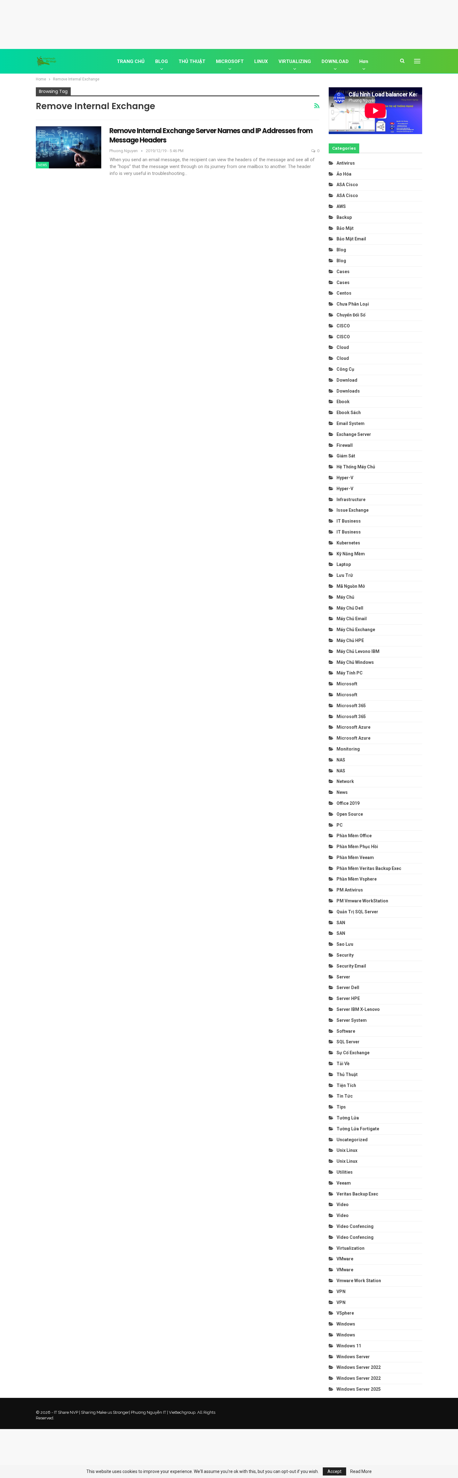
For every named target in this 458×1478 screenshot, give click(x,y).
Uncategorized (352, 1139)
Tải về (343, 1063)
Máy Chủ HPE (350, 640)
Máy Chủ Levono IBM (357, 651)
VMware (344, 1258)
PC (339, 825)
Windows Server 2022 (358, 1367)
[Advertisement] (229, 23)
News (42, 165)
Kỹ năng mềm (350, 553)
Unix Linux (346, 1150)
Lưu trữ (344, 575)
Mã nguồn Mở (350, 586)
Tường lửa (347, 1117)
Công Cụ (345, 369)
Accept (334, 1471)
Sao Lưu (344, 944)
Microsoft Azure (353, 727)
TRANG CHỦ (131, 61)
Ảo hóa (343, 173)
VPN (341, 1291)
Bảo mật (345, 228)
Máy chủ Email (351, 618)
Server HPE (348, 998)
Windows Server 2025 (358, 1389)
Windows (345, 1323)
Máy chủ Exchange (355, 629)
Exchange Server (353, 434)
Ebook (343, 401)
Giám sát (345, 455)
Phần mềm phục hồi (357, 846)
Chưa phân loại (352, 304)
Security (345, 955)
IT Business (348, 521)
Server (343, 976)
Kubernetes (348, 542)
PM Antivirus (349, 889)
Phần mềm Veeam (355, 857)
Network (345, 781)
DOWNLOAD (335, 61)
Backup (344, 217)
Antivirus (345, 163)
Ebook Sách (348, 412)
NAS (340, 759)
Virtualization (350, 1248)
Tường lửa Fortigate (357, 1128)
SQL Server (348, 1041)
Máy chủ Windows (355, 662)
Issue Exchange (352, 510)
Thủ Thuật (347, 1074)
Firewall (344, 445)
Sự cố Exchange (353, 1052)
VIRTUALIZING (295, 61)
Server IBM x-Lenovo (358, 1009)
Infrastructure (350, 499)
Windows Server (353, 1356)
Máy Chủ (345, 597)
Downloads (348, 391)
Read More (361, 1471)
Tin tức (344, 1096)
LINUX (261, 61)
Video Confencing (355, 1226)
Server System (351, 1020)
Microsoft (346, 683)
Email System (350, 423)
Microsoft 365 (351, 705)
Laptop (343, 564)
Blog (341, 249)
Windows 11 (348, 1345)
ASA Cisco (347, 184)
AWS (341, 206)
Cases (343, 271)
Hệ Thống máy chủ (355, 466)
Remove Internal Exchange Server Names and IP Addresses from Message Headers (210, 135)
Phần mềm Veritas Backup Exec (368, 868)
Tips (341, 1106)
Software (345, 1031)
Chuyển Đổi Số (350, 314)
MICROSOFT (230, 61)
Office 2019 (348, 803)
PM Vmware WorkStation (362, 900)
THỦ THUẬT (192, 61)
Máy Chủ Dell (350, 608)
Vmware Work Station (358, 1280)
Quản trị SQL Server (357, 911)
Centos (343, 293)
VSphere (345, 1313)
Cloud (342, 347)
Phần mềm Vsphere (356, 879)
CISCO (343, 325)
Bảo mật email (351, 238)
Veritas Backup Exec (357, 1193)
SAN (340, 922)
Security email (351, 966)
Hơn (363, 61)
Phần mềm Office (354, 835)
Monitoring (348, 748)
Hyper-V (344, 477)
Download (346, 380)
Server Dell (347, 987)
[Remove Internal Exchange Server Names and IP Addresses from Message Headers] (68, 147)
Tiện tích (346, 1085)
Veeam (343, 1183)
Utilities (344, 1172)
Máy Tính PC (349, 672)
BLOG (161, 61)
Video (342, 1204)
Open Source (349, 814)
